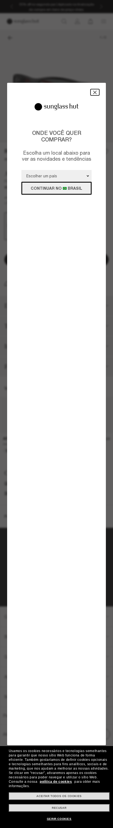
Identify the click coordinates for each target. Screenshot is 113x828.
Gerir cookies (59, 818)
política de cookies (56, 782)
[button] (95, 92)
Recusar (59, 807)
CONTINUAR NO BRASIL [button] (56, 188)
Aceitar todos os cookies (58, 796)
